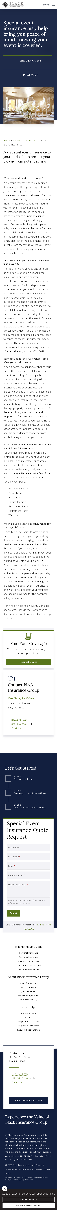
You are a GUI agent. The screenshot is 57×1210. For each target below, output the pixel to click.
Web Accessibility (28, 999)
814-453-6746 (19, 720)
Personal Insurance (24, 140)
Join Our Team (28, 991)
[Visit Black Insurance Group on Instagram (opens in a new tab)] (16, 1090)
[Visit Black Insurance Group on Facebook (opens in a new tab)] (11, 1090)
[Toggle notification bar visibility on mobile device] (4, 1188)
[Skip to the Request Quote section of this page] (27, 61)
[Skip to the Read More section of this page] (27, 75)
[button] (49, 4)
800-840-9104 (19, 724)
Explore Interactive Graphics (28, 965)
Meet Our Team (28, 987)
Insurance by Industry (28, 961)
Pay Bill (28, 1017)
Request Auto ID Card (28, 1021)
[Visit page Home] (13, 5)
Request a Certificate (28, 1025)
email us (29, 928)
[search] (39, 5)
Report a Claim (28, 1013)
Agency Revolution (16, 1169)
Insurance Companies (28, 969)
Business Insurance (28, 957)
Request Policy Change (28, 1029)
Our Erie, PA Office (21, 698)
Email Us (16, 728)
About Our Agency (29, 983)
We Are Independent (28, 995)
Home (6, 140)
